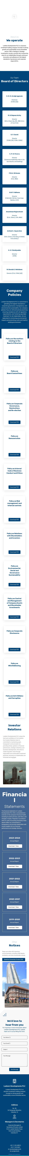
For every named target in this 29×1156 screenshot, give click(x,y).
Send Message (14, 1069)
